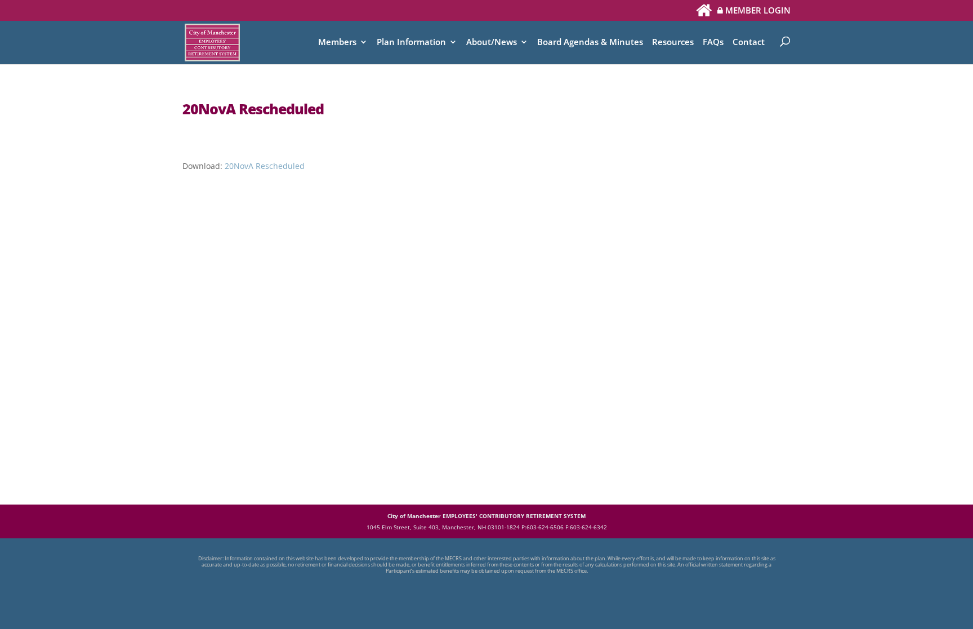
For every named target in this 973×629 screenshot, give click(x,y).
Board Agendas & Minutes (590, 42)
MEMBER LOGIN (757, 11)
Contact (749, 42)
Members (337, 42)
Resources (673, 42)
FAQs (713, 42)
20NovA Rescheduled (265, 165)
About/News (491, 42)
